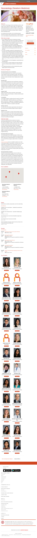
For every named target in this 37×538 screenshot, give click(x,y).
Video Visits (2, 489)
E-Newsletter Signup (4, 504)
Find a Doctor (5, 466)
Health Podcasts (3, 507)
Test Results (2, 479)
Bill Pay (2, 481)
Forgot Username (3, 476)
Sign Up (2, 475)
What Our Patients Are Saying (6, 501)
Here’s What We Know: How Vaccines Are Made (8, 218)
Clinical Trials (4, 494)
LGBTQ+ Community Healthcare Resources (7, 508)
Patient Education (4, 503)
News (26, 52)
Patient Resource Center (4, 510)
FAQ (1, 482)
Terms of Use (11, 534)
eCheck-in (2, 480)
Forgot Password (3, 477)
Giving (2, 518)
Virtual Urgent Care (3, 491)
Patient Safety (3, 499)
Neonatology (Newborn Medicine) (6, 185)
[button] (9, 172)
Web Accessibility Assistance (5, 535)
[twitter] (18, 457)
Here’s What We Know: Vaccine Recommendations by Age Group (11, 215)
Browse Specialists (31, 43)
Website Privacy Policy (5, 534)
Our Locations (27, 50)
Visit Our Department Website (7, 458)
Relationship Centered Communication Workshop (12, 231)
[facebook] (15, 457)
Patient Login (3, 474)
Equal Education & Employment (26, 534)
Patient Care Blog (3, 509)
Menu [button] (1, 3)
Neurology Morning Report (9, 245)
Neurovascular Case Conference (10, 240)
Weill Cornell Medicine (18, 528)
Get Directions (4, 189)
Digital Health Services (5, 488)
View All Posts (3, 205)
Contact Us (3, 513)
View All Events (3, 229)
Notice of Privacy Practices (17, 534)
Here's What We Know (5, 496)
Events (26, 54)
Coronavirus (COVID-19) (5, 484)
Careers (2, 516)
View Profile (6, 270)
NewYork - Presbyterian (19, 530)
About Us (26, 48)
